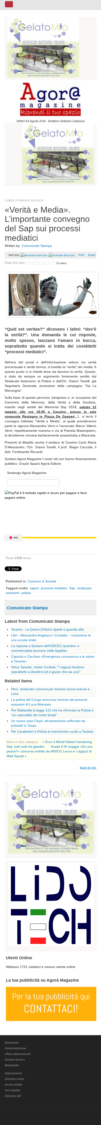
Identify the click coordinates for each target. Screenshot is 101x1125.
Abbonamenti (13, 1073)
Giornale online (14, 1079)
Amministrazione (15, 1048)
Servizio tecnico (15, 1059)
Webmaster (12, 1065)
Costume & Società (42, 581)
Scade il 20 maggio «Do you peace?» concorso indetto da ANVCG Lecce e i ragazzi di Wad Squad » (50, 751)
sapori (34, 588)
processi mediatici (54, 588)
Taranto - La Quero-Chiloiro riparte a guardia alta (47, 629)
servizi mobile (13, 1084)
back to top (88, 767)
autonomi (12, 593)
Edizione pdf (13, 1096)
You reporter (12, 1090)
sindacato (84, 588)
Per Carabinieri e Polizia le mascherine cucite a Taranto (52, 731)
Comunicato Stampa (37, 246)
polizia (26, 593)
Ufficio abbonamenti (17, 1054)
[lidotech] (51, 903)
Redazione (12, 1042)
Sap (72, 588)
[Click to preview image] (53, 294)
